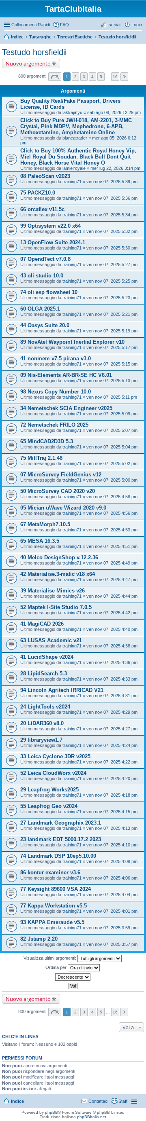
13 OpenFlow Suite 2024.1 (52, 242)
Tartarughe (40, 36)
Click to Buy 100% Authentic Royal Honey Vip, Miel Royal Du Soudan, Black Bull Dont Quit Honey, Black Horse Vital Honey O (78, 157)
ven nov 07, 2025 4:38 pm (111, 645)
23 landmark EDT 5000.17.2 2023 (60, 839)
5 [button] (101, 76)
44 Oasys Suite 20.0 (44, 325)
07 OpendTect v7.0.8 (45, 259)
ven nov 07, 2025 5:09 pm (111, 413)
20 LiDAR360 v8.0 (42, 723)
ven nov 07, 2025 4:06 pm (111, 878)
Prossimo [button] (124, 76)
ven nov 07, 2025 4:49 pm (111, 562)
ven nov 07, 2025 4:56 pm (111, 513)
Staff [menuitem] (122, 1101)
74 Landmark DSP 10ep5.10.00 (58, 856)
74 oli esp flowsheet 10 (48, 292)
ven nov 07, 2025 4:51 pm (111, 546)
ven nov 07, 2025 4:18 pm (111, 795)
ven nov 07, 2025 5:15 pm (111, 364)
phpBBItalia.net (91, 1117)
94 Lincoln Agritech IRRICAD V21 (61, 690)
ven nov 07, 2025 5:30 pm (111, 247)
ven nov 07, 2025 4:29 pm (111, 712)
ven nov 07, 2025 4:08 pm (111, 861)
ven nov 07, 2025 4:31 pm (111, 695)
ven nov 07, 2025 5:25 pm (111, 281)
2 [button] (75, 76)
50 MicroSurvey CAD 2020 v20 (57, 491)
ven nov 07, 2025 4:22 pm (111, 761)
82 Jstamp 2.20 (39, 939)
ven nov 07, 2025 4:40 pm (111, 629)
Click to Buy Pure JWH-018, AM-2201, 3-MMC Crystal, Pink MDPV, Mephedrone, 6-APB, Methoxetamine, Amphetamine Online (76, 126)
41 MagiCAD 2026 (42, 624)
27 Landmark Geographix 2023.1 (60, 823)
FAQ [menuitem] (64, 24)
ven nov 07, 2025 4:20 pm (111, 778)
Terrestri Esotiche (74, 36)
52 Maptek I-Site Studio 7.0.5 (56, 607)
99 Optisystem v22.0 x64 (50, 226)
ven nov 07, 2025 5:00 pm (111, 480)
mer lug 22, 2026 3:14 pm (115, 168)
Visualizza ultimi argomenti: (50, 958)
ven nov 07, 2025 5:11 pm (111, 397)
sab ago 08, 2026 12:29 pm (114, 112)
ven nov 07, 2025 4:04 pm (111, 894)
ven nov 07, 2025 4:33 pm (111, 679)
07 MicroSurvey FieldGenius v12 (60, 475)
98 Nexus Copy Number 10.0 (55, 392)
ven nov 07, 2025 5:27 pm (111, 264)
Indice (17, 36)
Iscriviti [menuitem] (114, 24)
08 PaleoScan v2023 (45, 176)
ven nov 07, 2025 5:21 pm (111, 314)
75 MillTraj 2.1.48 (41, 458)
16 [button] (115, 76)
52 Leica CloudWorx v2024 (53, 773)
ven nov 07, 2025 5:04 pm (111, 446)
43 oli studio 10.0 (41, 276)
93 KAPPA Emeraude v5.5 (52, 922)
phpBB (51, 1112)
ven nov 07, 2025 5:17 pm (111, 347)
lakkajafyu (72, 112)
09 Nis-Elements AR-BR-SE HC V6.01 (66, 375)
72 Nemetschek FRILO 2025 (54, 425)
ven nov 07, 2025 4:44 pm (111, 596)
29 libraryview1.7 (41, 740)
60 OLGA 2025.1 (40, 309)
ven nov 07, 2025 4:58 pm (111, 496)
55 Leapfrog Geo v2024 (48, 806)
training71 (72, 181)
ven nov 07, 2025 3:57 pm (111, 944)
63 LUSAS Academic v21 (51, 640)
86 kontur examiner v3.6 (50, 872)
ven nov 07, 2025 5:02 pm (111, 463)
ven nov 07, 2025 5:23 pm (111, 297)
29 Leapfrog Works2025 (49, 790)
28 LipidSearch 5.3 (43, 673)
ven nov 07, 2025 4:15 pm (111, 811)
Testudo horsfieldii (117, 36)
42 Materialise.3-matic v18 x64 (57, 574)
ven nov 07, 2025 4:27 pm (111, 728)
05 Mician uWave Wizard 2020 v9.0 (63, 508)
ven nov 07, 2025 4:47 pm (111, 579)
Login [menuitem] (136, 24)
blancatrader (74, 137)
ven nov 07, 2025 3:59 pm (111, 927)
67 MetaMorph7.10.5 (45, 524)
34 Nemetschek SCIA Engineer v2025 (66, 408)
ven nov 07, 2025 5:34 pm (111, 214)
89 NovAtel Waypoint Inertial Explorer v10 (72, 342)
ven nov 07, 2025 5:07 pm (111, 430)
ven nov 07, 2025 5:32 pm (111, 231)
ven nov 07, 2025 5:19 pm (111, 330)
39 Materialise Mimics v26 (52, 591)
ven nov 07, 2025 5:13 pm (111, 380)
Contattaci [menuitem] (98, 1101)
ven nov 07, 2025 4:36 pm (111, 662)
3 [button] (84, 76)
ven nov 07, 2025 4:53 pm (111, 529)
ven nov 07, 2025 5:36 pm (111, 198)
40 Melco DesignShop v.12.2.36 (59, 557)
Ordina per (56, 967)
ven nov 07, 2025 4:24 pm (111, 745)
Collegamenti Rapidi (30, 24)
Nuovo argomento (28, 63)
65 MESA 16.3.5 (39, 541)
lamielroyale (74, 168)
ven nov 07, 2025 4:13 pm (111, 828)
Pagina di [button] (54, 76)
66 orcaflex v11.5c (42, 209)
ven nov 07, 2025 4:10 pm (111, 844)
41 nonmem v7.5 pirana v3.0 (55, 358)
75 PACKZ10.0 (37, 193)
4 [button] (92, 76)
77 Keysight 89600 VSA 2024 (55, 889)
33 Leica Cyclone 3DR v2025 (55, 756)
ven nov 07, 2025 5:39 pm (111, 181)
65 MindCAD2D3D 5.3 (46, 441)
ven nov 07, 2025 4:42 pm (111, 612)
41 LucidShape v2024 (46, 657)
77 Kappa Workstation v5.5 (53, 906)
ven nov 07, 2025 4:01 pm (111, 911)
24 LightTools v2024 (45, 707)
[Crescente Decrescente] (73, 977)
